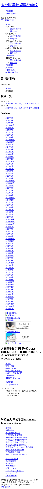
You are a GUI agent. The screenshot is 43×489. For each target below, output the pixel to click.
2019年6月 (10, 246)
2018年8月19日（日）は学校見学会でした (22, 103)
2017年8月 (10, 265)
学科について (11, 368)
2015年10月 (10, 306)
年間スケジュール (13, 378)
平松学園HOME (7, 20)
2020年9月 (10, 227)
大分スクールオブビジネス (17, 454)
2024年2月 (10, 154)
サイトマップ (11, 473)
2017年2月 (10, 277)
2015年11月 (10, 304)
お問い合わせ (11, 13)
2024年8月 (10, 147)
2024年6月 (10, 152)
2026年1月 (10, 123)
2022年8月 (10, 186)
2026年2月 (10, 120)
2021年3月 (10, 217)
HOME (8, 24)
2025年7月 (10, 128)
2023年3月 (10, 176)
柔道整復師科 (15, 29)
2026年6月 (10, 118)
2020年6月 (10, 231)
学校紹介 (9, 464)
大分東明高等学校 (13, 433)
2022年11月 (10, 181)
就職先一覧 (10, 55)
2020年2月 (10, 236)
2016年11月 (10, 285)
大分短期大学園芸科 (14, 435)
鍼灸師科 (13, 31)
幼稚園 (8, 428)
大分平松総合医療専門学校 (17, 438)
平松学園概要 (11, 461)
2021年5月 (10, 212)
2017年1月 (10, 280)
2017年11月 (10, 263)
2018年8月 (10, 251)
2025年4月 (10, 132)
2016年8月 (10, 292)
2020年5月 (10, 234)
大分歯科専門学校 (13, 452)
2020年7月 (10, 229)
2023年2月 (10, 178)
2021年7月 (10, 207)
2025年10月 (10, 125)
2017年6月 (10, 270)
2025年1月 (10, 137)
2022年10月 (10, 183)
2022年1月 (10, 195)
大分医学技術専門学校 (19, 5)
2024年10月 (10, 142)
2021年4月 (10, 215)
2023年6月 (10, 171)
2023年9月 (10, 164)
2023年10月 (10, 161)
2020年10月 (10, 224)
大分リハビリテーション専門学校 (19, 447)
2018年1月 (10, 260)
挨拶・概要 (10, 366)
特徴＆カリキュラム (14, 371)
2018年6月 (10, 256)
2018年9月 (10, 248)
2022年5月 (10, 188)
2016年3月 (10, 297)
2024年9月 (10, 145)
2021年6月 (10, 210)
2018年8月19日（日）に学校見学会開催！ (22, 108)
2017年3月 (10, 275)
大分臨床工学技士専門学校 (17, 442)
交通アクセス (11, 468)
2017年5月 (10, 272)
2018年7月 (10, 253)
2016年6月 (10, 294)
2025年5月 (10, 130)
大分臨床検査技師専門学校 (17, 440)
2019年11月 (10, 241)
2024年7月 (10, 149)
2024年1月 (10, 157)
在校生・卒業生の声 (14, 373)
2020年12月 (10, 219)
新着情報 (9, 382)
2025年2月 (10, 135)
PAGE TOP (5, 487)
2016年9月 (10, 289)
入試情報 (9, 11)
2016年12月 (10, 282)
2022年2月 (10, 193)
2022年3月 (10, 190)
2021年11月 (10, 198)
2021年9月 (10, 202)
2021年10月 (10, 200)
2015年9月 (10, 309)
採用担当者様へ (12, 72)
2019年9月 (10, 243)
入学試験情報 (11, 466)
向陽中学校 (10, 430)
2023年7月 (10, 169)
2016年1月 (10, 301)
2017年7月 (10, 268)
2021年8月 (10, 205)
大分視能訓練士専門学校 (16, 445)
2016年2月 (10, 299)
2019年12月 (10, 239)
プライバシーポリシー (15, 471)
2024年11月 (10, 140)
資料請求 (9, 68)
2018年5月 (10, 258)
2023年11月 (10, 159)
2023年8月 (10, 166)
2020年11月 (10, 222)
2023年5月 (10, 173)
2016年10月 (10, 287)
